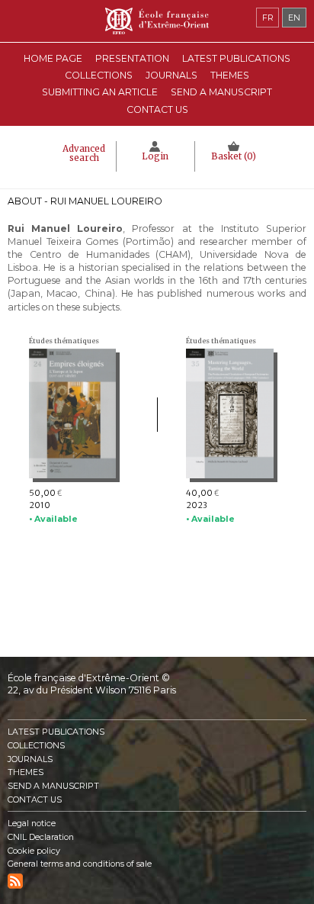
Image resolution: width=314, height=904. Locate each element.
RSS (15, 881)
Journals (30, 759)
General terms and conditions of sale (80, 864)
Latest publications (236, 58)
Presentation (132, 58)
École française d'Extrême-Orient (157, 21)
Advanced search (83, 153)
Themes (25, 772)
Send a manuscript (221, 92)
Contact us (157, 109)
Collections (36, 746)
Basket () (233, 156)
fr (268, 17)
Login (155, 156)
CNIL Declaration (41, 837)
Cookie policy (34, 851)
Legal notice (32, 823)
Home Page (53, 58)
